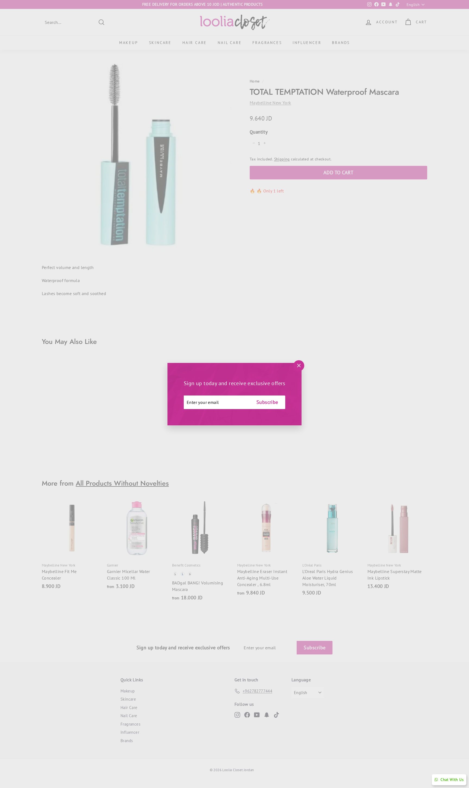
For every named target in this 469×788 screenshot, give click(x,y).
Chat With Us (452, 779)
